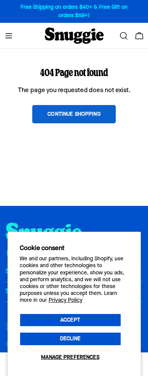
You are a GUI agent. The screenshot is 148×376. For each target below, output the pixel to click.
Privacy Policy (65, 300)
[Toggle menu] (8, 35)
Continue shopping (73, 114)
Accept (70, 319)
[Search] (123, 35)
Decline (70, 338)
